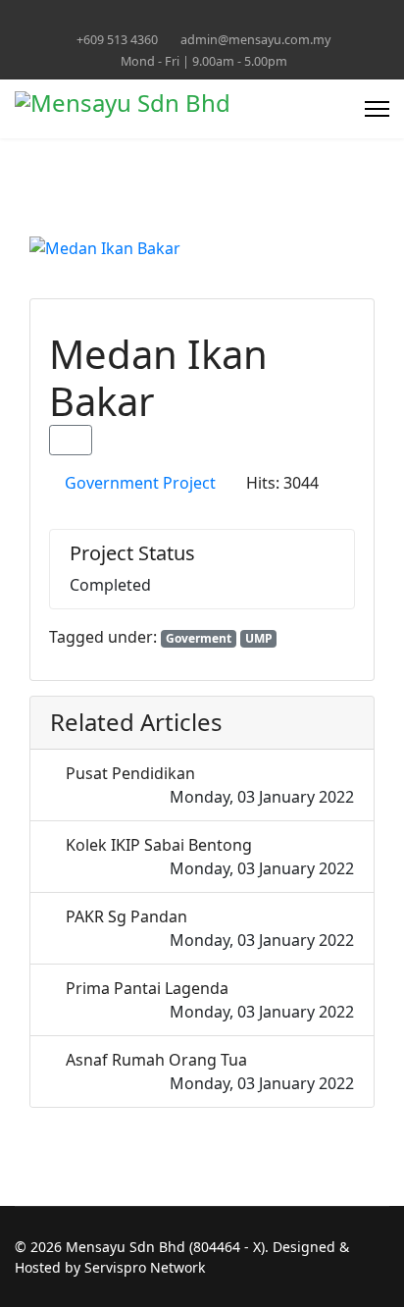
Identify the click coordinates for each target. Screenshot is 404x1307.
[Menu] (377, 108)
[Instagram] (247, 18)
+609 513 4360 (117, 39)
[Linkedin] (217, 18)
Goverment (198, 638)
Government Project (140, 483)
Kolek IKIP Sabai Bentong (159, 845)
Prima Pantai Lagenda (147, 988)
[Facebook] (156, 18)
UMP (259, 638)
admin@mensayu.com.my (255, 39)
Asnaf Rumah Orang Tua (156, 1060)
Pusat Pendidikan (130, 773)
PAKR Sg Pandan (126, 916)
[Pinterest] (186, 18)
